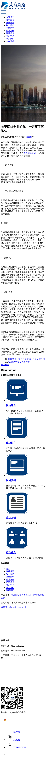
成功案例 (10, 31)
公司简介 (10, 20)
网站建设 (10, 22)
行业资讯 (29, 137)
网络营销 (11, 480)
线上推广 (10, 25)
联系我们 (10, 39)
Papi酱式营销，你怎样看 (19, 362)
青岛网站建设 (17, 595)
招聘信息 (10, 33)
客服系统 (10, 41)
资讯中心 (10, 36)
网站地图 (10, 590)
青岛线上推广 (30, 595)
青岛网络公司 (30, 153)
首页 (8, 569)
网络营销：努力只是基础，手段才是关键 (26, 359)
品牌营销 (10, 28)
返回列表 (5, 365)
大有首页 (10, 17)
